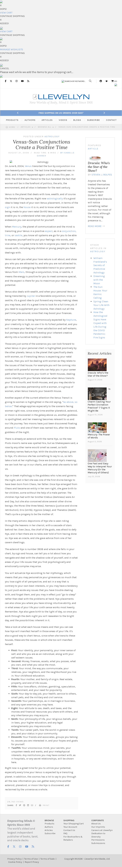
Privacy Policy (14, 859)
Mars (21, 272)
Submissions (98, 843)
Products (49, 823)
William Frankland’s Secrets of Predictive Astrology (100, 265)
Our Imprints (98, 827)
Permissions (98, 840)
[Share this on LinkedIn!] (28, 805)
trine (7, 235)
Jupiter (31, 295)
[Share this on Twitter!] (20, 805)
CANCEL (4, 68)
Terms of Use (31, 859)
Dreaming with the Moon (99, 280)
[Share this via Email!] (32, 805)
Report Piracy (32, 862)
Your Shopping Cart (73, 823)
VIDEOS (63, 120)
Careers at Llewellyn (102, 830)
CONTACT (111, 120)
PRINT (46, 805)
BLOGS (77, 120)
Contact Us (69, 830)
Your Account (70, 827)
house (27, 207)
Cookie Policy (15, 862)
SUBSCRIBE (93, 120)
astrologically (55, 198)
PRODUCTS (12, 120)
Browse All (45, 127)
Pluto (17, 427)
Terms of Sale (47, 859)
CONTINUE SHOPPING (12, 16)
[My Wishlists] (107, 81)
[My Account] (101, 81)
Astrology (97, 251)
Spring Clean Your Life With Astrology (101, 305)
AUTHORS (30, 120)
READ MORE (95, 226)
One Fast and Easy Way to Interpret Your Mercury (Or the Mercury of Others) (100, 468)
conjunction (69, 231)
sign (7, 207)
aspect (49, 231)
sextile (18, 235)
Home (12, 127)
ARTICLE (93, 148)
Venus (28, 166)
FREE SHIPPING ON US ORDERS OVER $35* (61, 113)
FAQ (65, 833)
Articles (26, 127)
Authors (49, 827)
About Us (96, 823)
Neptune (71, 319)
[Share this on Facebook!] (16, 805)
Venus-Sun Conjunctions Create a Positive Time (87, 127)
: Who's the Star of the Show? (99, 166)
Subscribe (50, 833)
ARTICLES (47, 120)
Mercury (16, 226)
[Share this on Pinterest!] (24, 805)
